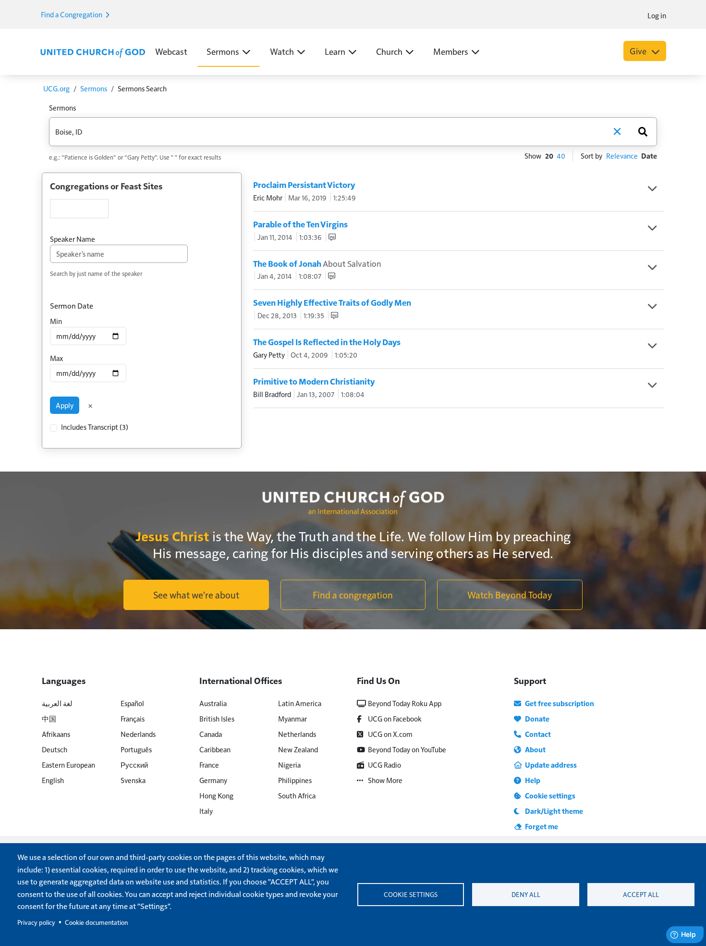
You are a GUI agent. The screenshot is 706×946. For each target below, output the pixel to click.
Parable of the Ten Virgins (300, 224)
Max (56, 357)
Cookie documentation (96, 922)
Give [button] (639, 50)
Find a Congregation (72, 14)
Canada (210, 733)
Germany (213, 779)
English (53, 779)
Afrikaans (56, 733)
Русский (134, 764)
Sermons (93, 88)
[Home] (93, 52)
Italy (206, 810)
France (209, 764)
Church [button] (389, 51)
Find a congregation (353, 594)
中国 (49, 718)
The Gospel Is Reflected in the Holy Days (327, 341)
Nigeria (289, 764)
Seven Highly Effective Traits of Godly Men (332, 302)
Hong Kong (216, 795)
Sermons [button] (223, 51)
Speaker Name (72, 238)
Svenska (133, 779)
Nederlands (138, 733)
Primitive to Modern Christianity (314, 381)
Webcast (171, 51)
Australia (213, 703)
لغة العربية (57, 703)
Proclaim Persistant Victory (304, 184)
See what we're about (196, 594)
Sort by (591, 155)
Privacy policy (36, 922)
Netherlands (297, 733)
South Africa (297, 795)
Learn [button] (335, 51)
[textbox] (79, 208)
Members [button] (450, 51)
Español (132, 703)
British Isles (216, 718)
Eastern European (68, 764)
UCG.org (56, 88)
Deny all (525, 894)
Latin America (299, 703)
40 (561, 155)
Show (532, 155)
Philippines (295, 779)
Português (136, 749)
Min (56, 320)
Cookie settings (411, 894)
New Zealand (298, 749)
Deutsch (54, 749)
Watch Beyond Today (509, 594)
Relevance (622, 155)
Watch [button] (282, 51)
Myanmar (292, 718)
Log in (656, 15)
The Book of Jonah (317, 263)
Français (133, 718)
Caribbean (215, 749)
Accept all (641, 894)
